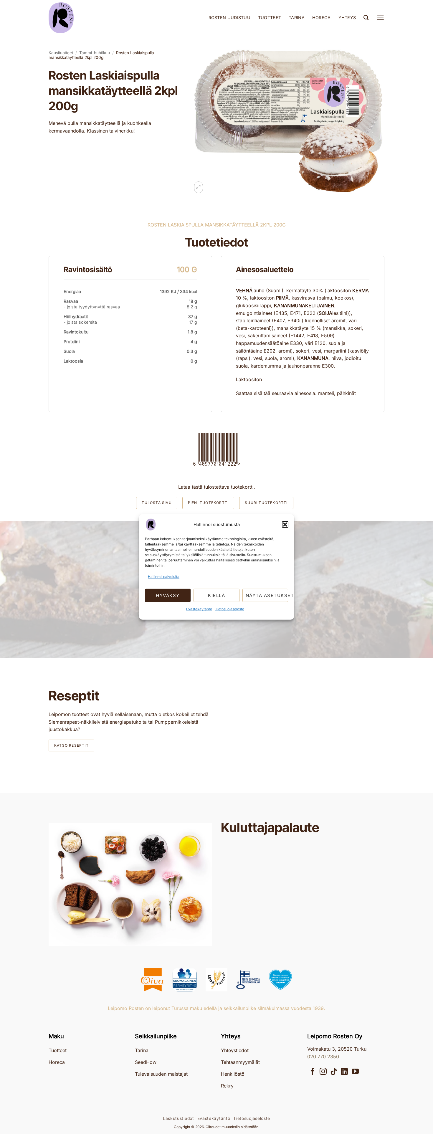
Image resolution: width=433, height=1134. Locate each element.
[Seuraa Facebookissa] (312, 1072)
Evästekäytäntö (199, 609)
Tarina (297, 17)
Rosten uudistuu (229, 17)
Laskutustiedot (178, 1118)
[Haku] (365, 18)
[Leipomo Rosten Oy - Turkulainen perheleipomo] (78, 18)
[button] (285, 525)
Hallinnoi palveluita (163, 576)
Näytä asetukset (267, 595)
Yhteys (347, 17)
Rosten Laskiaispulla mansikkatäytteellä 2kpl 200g (101, 55)
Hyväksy (168, 595)
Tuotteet (269, 17)
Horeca (321, 17)
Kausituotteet (61, 52)
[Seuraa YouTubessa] (355, 1072)
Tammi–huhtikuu (94, 52)
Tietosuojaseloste (229, 609)
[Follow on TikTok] (333, 1072)
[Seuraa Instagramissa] (323, 1072)
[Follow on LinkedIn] (344, 1072)
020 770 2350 (323, 1056)
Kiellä (216, 595)
